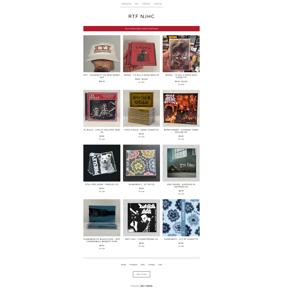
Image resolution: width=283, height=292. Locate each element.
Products (126, 4)
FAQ (137, 4)
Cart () (158, 4)
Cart (160, 265)
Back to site (141, 274)
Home (123, 265)
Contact (146, 4)
